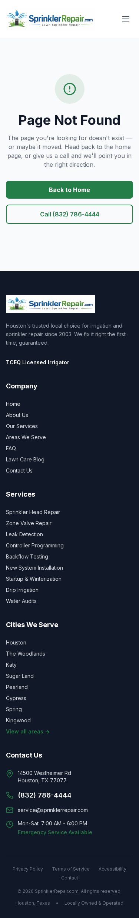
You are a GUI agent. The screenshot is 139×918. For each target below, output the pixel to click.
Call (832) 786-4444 (69, 214)
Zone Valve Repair (29, 523)
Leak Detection (24, 534)
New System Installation (34, 567)
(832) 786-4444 (45, 795)
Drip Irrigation (22, 590)
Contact (69, 878)
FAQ (11, 448)
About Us (17, 415)
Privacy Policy (28, 869)
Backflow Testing (27, 556)
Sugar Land (20, 676)
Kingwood (18, 720)
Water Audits (21, 601)
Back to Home (69, 189)
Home (13, 404)
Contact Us (19, 470)
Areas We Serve (26, 437)
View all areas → (28, 731)
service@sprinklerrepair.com (53, 810)
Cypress (16, 698)
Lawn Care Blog (25, 459)
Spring (14, 709)
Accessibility (112, 869)
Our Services (22, 426)
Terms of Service (71, 869)
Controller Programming (35, 545)
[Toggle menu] (125, 18)
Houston (16, 642)
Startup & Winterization (34, 579)
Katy (11, 665)
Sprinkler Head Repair (33, 512)
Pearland (17, 687)
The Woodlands (25, 653)
